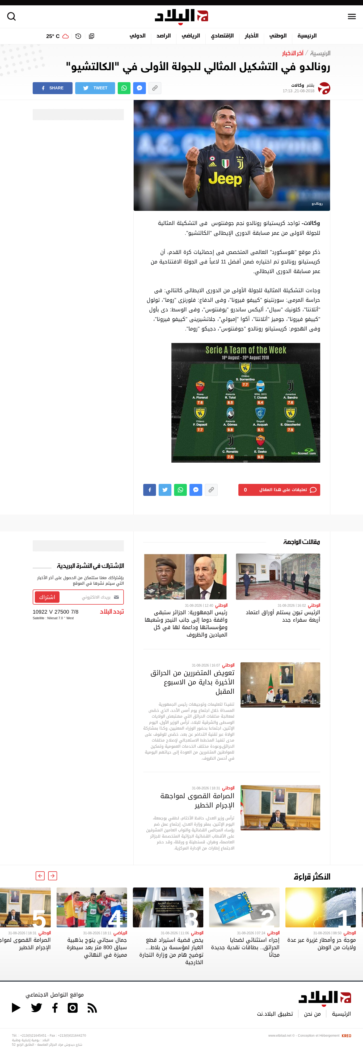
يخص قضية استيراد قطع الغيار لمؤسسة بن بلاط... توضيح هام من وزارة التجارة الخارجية (171, 951)
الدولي (138, 36)
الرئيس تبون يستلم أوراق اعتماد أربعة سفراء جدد (283, 616)
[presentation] (52, 875)
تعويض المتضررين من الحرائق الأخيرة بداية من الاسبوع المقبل (192, 682)
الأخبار (252, 36)
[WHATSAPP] (124, 88)
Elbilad (181, 17)
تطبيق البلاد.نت (275, 1014)
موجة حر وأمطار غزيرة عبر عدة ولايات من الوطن (321, 943)
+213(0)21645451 (33, 1036)
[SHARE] (149, 490)
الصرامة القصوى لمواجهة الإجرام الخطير (197, 800)
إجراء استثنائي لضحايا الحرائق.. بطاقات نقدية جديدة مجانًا (245, 947)
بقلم (298, 88)
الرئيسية (307, 36)
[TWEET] (165, 490)
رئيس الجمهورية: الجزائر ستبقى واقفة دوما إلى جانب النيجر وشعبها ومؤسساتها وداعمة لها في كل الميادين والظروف (186, 623)
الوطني (278, 36)
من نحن (312, 1014)
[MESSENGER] (139, 88)
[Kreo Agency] (345, 1036)
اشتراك (47, 597)
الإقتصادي (222, 36)
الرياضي (191, 36)
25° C (53, 36)
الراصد (164, 36)
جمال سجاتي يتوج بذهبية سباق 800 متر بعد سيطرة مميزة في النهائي (97, 947)
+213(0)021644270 (72, 1036)
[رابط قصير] (155, 88)
